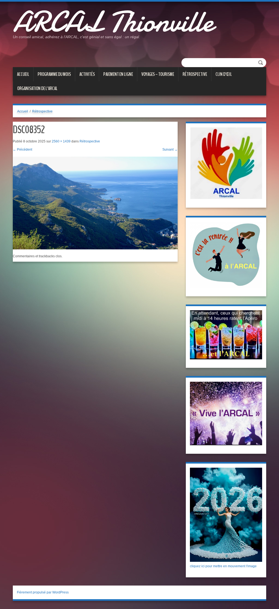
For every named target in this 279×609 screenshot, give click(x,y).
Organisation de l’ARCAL (37, 88)
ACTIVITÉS (87, 74)
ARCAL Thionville (113, 22)
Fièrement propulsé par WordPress (43, 592)
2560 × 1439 (61, 141)
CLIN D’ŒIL (224, 74)
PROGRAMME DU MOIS (54, 74)
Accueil (23, 74)
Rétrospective (195, 74)
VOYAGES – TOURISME (157, 74)
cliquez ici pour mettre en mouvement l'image (223, 566)
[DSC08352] (95, 203)
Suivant (170, 149)
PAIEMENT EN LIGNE (118, 74)
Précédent (22, 149)
